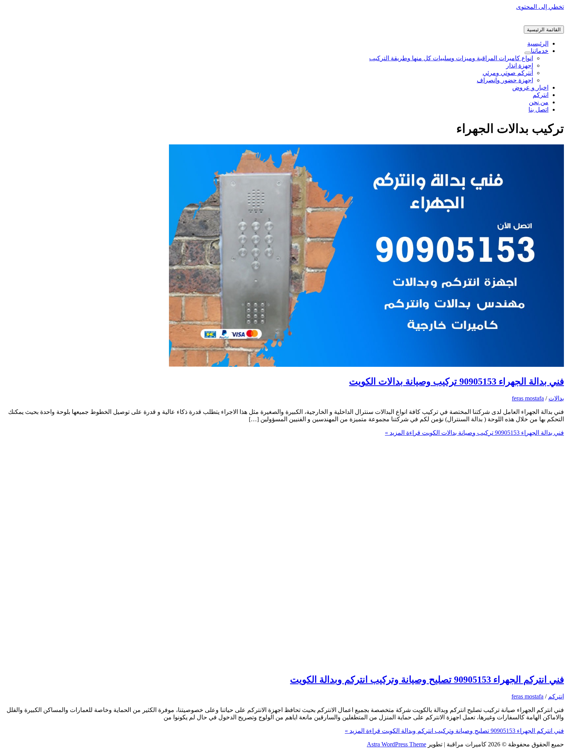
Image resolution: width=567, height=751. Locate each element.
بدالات (556, 398)
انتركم (540, 95)
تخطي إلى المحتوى (540, 6)
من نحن (538, 102)
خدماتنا (539, 50)
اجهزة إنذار (519, 65)
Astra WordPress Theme (396, 744)
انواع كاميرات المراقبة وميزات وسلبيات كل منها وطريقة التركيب (451, 58)
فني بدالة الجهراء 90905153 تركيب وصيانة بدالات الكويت (456, 381)
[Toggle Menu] (528, 53)
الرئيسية (537, 43)
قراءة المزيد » (474, 432)
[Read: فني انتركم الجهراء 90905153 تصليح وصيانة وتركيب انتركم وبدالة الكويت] (366, 662)
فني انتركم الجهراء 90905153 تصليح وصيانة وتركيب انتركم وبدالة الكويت (427, 680)
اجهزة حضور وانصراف (505, 80)
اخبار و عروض (530, 87)
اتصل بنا (538, 109)
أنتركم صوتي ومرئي (508, 73)
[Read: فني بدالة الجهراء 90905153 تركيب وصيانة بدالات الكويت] (366, 364)
